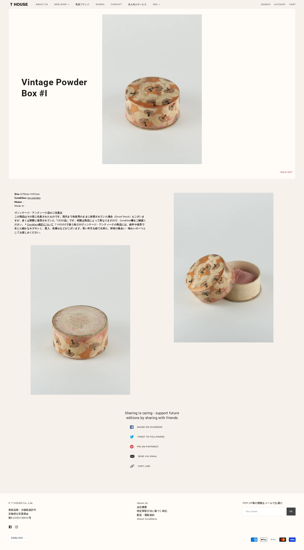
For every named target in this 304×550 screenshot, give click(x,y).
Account (280, 4)
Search (266, 4)
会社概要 (142, 507)
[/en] (19, 4)
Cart (292, 4)
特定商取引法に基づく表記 (152, 511)
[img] (10, 526)
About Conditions (147, 519)
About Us (142, 503)
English (17, 538)
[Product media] (152, 89)
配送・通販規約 (145, 515)
